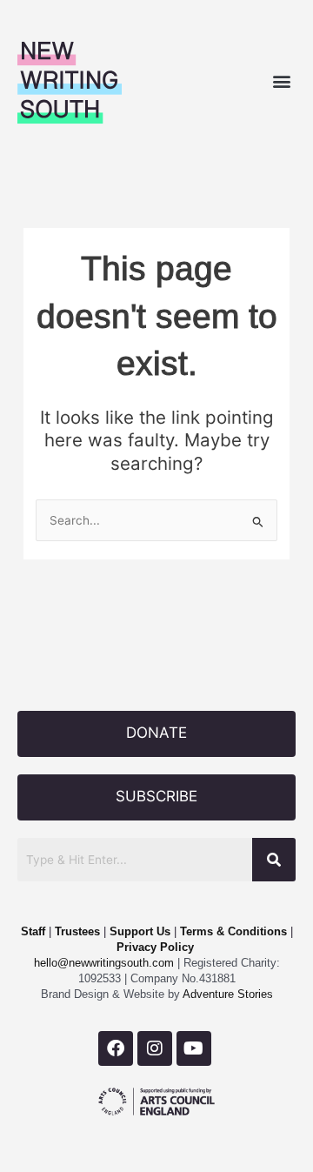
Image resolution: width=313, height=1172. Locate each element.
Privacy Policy (155, 947)
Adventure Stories (226, 994)
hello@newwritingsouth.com (104, 962)
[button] (281, 80)
